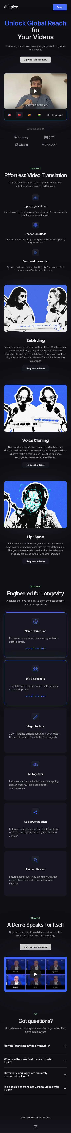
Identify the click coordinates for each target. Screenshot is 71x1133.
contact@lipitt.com (35, 1031)
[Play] (35, 91)
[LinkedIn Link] (35, 1126)
